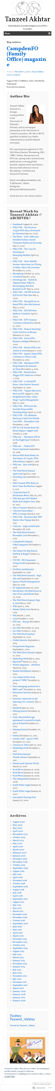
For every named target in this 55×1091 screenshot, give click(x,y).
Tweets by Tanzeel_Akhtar (22, 1025)
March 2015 (18, 957)
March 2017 (18, 911)
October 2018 (19, 883)
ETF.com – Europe (21, 621)
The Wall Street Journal (24, 634)
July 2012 (17, 979)
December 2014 (20, 963)
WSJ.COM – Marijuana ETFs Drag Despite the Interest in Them (26, 366)
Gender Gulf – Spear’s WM (25, 739)
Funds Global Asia (21, 609)
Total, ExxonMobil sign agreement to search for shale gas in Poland (27, 720)
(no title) (17, 628)
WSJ (15, 606)
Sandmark (18, 224)
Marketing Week (20, 658)
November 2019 (20, 862)
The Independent (21, 779)
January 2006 (19, 1000)
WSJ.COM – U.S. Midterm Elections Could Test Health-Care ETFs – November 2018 (26, 418)
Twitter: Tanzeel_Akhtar (22, 1018)
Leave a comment (13, 75)
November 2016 (20, 917)
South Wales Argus (22, 785)
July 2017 (17, 905)
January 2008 (19, 994)
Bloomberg (18, 273)
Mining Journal (20, 711)
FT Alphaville (19, 588)
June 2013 (17, 973)
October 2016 (19, 920)
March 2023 (18, 840)
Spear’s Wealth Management (26, 581)
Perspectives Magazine (24, 646)
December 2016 (20, 914)
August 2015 (18, 951)
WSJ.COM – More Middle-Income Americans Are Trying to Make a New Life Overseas (27, 264)
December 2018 (20, 880)
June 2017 (17, 908)
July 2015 (17, 954)
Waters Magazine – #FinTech (26, 665)
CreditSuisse (23, 81)
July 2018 (17, 893)
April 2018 (17, 896)
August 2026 (19, 822)
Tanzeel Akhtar (27, 19)
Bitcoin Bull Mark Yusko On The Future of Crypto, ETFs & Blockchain (26, 458)
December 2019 (20, 859)
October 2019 (19, 865)
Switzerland (11, 84)
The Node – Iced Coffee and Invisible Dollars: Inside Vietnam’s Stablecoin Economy (27, 239)
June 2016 (17, 926)
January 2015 (19, 960)
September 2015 (20, 948)
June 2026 (17, 825)
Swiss (31, 81)
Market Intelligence (22, 671)
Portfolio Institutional (23, 569)
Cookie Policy (9, 1076)
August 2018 (18, 889)
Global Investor (20, 640)
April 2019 (18, 877)
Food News (18, 769)
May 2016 (17, 929)
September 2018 (20, 886)
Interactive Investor (22, 692)
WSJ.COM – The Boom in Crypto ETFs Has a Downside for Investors (26, 230)
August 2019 (18, 871)
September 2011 (20, 985)
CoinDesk (17, 276)
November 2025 (20, 834)
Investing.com (19, 477)
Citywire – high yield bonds (26, 526)
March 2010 (18, 988)
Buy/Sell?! (17, 661)
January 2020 (19, 856)
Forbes (16, 735)
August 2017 (18, 902)
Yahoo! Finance (20, 507)
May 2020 (17, 843)
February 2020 (20, 852)
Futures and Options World (26, 763)
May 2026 (17, 828)
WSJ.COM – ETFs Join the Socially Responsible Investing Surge (25, 409)
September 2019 (20, 868)
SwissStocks (39, 81)
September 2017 (20, 899)
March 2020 (18, 849)
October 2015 (19, 945)
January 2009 (19, 991)
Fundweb (17, 708)
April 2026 (18, 831)
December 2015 (20, 939)
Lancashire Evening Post (24, 797)
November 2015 (20, 942)
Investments (20, 87)
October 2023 (19, 837)
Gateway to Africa (21, 745)
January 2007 (19, 997)
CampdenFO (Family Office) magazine (26, 57)
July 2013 (17, 970)
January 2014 (19, 966)
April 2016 (18, 933)
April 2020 (18, 846)
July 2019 (17, 874)
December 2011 (20, 982)
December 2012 (20, 976)
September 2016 (20, 923)
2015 (15, 618)
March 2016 (18, 936)
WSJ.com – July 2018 (22, 464)
